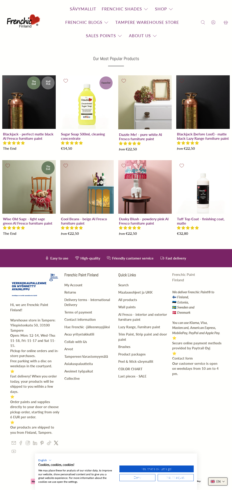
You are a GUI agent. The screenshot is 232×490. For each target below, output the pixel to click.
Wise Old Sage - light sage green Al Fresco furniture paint (27, 221)
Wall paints (127, 307)
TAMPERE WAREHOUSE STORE (147, 22)
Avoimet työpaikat (78, 371)
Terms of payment (78, 312)
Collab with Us (75, 342)
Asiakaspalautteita (78, 364)
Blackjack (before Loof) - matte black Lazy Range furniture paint (203, 136)
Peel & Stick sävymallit (135, 361)
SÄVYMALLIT (83, 8)
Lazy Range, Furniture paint (139, 327)
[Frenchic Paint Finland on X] (56, 444)
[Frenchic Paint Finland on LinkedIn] (35, 444)
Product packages (132, 354)
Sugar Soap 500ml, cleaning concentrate (83, 136)
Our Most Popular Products (116, 58)
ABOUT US (140, 35)
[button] (14, 143)
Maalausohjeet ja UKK (135, 292)
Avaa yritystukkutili (79, 334)
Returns (70, 292)
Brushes (124, 347)
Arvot (68, 349)
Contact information (80, 319)
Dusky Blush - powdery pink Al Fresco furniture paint (144, 221)
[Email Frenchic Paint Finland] (14, 444)
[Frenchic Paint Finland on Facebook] (21, 444)
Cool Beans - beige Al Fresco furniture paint (84, 221)
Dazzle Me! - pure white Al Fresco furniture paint (140, 136)
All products (127, 300)
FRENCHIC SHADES (122, 8)
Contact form (182, 358)
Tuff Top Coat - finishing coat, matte (201, 221)
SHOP (161, 8)
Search (123, 285)
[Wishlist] (219, 22)
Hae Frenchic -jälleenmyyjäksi (87, 327)
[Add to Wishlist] (7, 80)
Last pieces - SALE (132, 376)
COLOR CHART (130, 369)
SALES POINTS (101, 35)
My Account (73, 285)
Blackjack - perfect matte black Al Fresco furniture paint (28, 136)
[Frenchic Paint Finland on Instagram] (28, 444)
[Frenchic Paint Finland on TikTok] (49, 444)
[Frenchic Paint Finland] (24, 22)
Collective (72, 378)
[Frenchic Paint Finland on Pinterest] (42, 444)
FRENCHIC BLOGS (83, 22)
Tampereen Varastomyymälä (86, 356)
